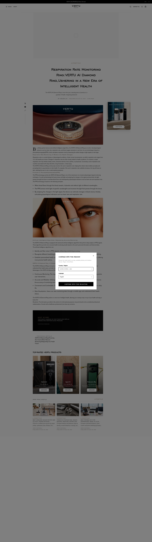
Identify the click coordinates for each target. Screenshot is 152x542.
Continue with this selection (76, 284)
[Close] (93, 255)
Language (61, 273)
